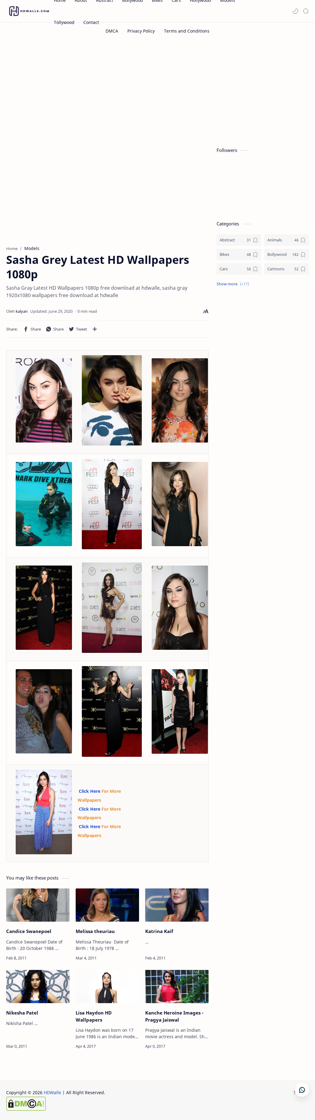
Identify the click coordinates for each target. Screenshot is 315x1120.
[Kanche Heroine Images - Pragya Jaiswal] (177, 986)
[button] (295, 11)
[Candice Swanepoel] (38, 905)
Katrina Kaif (159, 931)
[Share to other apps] (94, 329)
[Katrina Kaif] (177, 905)
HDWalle (52, 1092)
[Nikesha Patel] (38, 986)
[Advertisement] (157, 92)
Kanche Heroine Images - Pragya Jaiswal (174, 1016)
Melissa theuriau (95, 931)
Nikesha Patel (22, 1013)
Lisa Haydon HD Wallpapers (94, 1016)
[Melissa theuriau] (107, 905)
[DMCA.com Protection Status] (55, 1104)
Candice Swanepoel (28, 931)
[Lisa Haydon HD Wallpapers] (107, 986)
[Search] (305, 11)
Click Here (89, 791)
